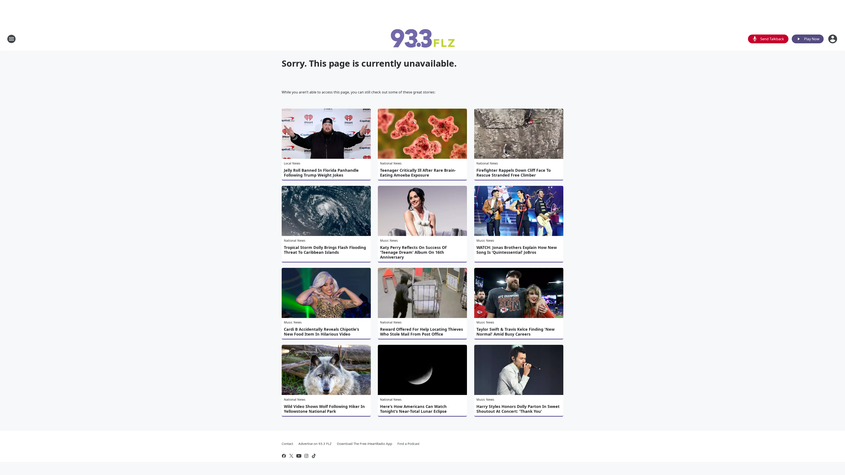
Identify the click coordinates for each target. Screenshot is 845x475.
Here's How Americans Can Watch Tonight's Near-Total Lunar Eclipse (413, 409)
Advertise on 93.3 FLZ (315, 443)
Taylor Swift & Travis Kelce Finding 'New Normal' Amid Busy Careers (515, 331)
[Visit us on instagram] (306, 456)
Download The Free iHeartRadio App (364, 443)
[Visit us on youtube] (298, 456)
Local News (292, 163)
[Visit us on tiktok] (313, 456)
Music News (389, 240)
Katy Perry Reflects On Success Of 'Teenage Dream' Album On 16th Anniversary (413, 252)
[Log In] (833, 39)
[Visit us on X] (291, 456)
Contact (287, 443)
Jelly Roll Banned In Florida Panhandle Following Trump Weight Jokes (321, 172)
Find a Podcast (408, 443)
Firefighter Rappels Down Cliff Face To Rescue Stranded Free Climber (513, 172)
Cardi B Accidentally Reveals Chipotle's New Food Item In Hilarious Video (321, 331)
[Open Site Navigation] (11, 39)
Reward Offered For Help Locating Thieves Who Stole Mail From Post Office (421, 331)
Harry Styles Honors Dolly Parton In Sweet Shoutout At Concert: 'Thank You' (518, 409)
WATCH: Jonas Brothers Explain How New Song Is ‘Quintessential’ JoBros (516, 250)
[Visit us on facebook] (284, 456)
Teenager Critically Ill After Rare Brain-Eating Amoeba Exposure (418, 172)
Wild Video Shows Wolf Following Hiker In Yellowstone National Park (324, 409)
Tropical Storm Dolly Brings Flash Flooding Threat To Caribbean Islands (325, 250)
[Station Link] (422, 39)
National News (391, 163)
